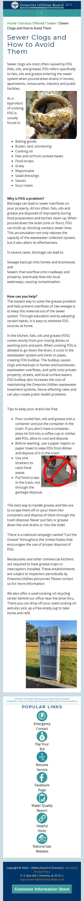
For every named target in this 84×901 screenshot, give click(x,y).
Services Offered (31, 23)
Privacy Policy (42, 871)
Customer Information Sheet (42, 889)
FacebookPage (42, 787)
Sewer (51, 23)
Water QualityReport (42, 808)
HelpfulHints (42, 828)
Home (11, 23)
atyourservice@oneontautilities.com (42, 879)
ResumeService (42, 767)
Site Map (70, 868)
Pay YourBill (42, 746)
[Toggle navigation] (41, 13)
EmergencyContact (42, 726)
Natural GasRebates (42, 848)
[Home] (42, 5)
